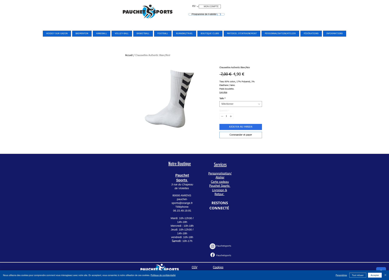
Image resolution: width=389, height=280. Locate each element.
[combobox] (240, 104)
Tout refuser (358, 275)
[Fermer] (385, 275)
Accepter (375, 275)
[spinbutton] (226, 116)
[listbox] (195, 6)
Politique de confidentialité (163, 275)
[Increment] (231, 116)
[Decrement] (222, 116)
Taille (222, 98)
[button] (194, 6)
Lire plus (223, 92)
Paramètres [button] (341, 275)
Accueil (129, 55)
